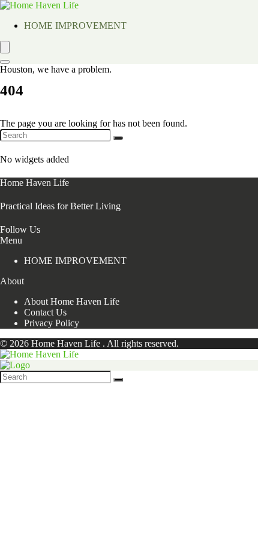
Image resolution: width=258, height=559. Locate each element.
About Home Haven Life (71, 301)
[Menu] (5, 47)
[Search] (5, 62)
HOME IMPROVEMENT (75, 25)
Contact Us (45, 312)
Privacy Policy (51, 323)
